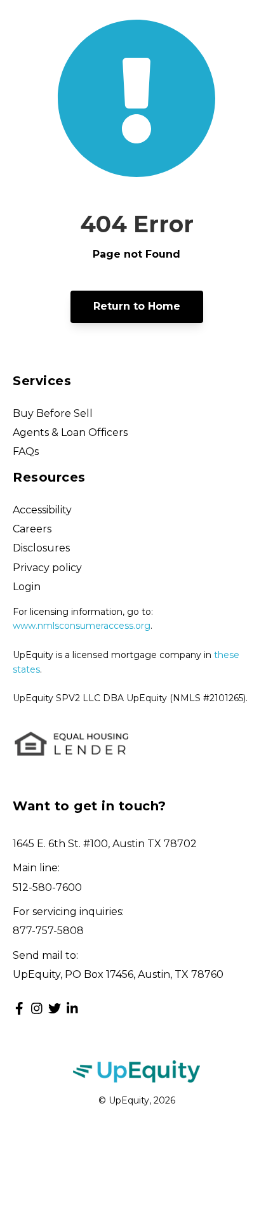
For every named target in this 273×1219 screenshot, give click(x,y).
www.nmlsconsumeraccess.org (81, 625)
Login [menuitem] (27, 587)
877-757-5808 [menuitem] (48, 931)
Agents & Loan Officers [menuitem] (70, 432)
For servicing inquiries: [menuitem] (68, 912)
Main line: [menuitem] (36, 868)
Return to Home (136, 306)
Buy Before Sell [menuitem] (53, 413)
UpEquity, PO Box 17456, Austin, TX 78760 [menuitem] (118, 974)
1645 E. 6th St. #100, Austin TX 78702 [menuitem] (105, 844)
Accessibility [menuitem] (42, 510)
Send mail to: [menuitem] (45, 955)
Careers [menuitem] (32, 529)
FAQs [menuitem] (26, 451)
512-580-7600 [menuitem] (47, 887)
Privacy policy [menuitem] (47, 568)
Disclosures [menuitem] (41, 548)
